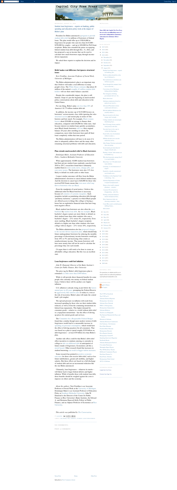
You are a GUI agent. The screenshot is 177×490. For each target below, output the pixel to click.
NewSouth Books (104, 340)
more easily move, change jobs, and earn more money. (74, 168)
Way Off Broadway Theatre (107, 350)
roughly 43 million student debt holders (75, 90)
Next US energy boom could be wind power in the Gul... (111, 125)
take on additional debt (70, 343)
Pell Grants (72, 418)
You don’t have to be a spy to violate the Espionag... (111, 130)
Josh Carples (103, 287)
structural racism (61, 116)
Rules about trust (107, 98)
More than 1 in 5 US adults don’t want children (112, 163)
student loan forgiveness (86, 418)
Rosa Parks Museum (105, 326)
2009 (103, 263)
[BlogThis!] (69, 416)
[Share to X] (71, 416)
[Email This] (67, 416)
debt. (76, 211)
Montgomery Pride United (107, 359)
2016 (103, 244)
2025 (103, 47)
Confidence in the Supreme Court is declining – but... (112, 177)
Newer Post (58, 476)
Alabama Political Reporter (107, 298)
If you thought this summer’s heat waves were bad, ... (112, 85)
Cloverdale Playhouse (106, 345)
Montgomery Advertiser (106, 301)
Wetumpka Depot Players (107, 347)
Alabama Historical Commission (109, 321)
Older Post (94, 476)
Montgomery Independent (107, 308)
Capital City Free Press (105, 370)
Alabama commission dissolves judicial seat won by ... (111, 102)
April (105, 220)
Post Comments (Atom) (68, 480)
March (105, 222)
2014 (103, 250)
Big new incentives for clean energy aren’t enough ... (111, 116)
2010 (103, 260)
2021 (103, 231)
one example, (85, 211)
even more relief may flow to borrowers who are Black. (74, 184)
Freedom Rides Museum (106, 328)
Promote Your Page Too (106, 374)
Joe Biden (63, 418)
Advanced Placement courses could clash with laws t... (111, 107)
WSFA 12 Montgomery (106, 305)
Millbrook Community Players (108, 352)
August (106, 68)
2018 (103, 239)
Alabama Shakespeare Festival (108, 342)
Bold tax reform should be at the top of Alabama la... (112, 76)
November (107, 60)
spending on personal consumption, (68, 325)
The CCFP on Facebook (106, 294)
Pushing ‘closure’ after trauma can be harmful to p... (112, 153)
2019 (103, 236)
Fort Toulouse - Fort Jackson (107, 324)
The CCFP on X (104, 296)
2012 (103, 255)
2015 (103, 247)
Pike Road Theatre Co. (106, 354)
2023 (103, 52)
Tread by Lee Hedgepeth (106, 312)
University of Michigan (87, 388)
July (105, 212)
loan (71, 211)
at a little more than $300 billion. (74, 273)
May (105, 217)
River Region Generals (106, 333)
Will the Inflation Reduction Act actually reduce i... (112, 111)
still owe (80, 128)
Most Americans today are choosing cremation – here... (111, 200)
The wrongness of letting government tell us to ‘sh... (111, 95)
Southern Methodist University (73, 393)
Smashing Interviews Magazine (108, 338)
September (107, 65)
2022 (103, 55)
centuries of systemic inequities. (75, 193)
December (106, 57)
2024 (103, 50)
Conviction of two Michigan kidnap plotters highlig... (111, 90)
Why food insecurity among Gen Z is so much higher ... (112, 158)
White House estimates (77, 87)
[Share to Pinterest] (75, 416)
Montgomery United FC (106, 335)
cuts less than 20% (84, 106)
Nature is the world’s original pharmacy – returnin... (111, 186)
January (106, 228)
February (106, 225)
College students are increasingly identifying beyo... (112, 121)
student (67, 211)
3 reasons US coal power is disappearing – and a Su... (111, 191)
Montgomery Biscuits (106, 331)
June (105, 214)
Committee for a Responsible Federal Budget (76, 318)
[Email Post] (64, 416)
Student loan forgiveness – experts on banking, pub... (112, 71)
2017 (103, 242)
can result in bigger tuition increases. (82, 350)
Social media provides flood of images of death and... (111, 149)
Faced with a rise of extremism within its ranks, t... (111, 135)
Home (76, 476)
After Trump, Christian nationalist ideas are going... (112, 144)
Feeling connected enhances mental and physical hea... (111, 195)
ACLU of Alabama (105, 361)
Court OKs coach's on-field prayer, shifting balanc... (112, 205)
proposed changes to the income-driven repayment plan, (75, 230)
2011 (103, 258)
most (93, 209)
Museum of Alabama (105, 319)
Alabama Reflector (105, 310)
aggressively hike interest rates (68, 292)
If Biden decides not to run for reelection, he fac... (111, 139)
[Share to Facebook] (73, 416)
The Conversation (84, 412)
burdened (58, 211)
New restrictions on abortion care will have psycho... (112, 81)
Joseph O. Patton (104, 285)
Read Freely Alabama (106, 357)
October (106, 63)
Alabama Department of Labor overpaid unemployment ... (111, 181)
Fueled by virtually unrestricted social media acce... (112, 172)
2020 (103, 234)
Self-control (106, 208)
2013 (103, 252)
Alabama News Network (106, 303)
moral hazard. (60, 348)
